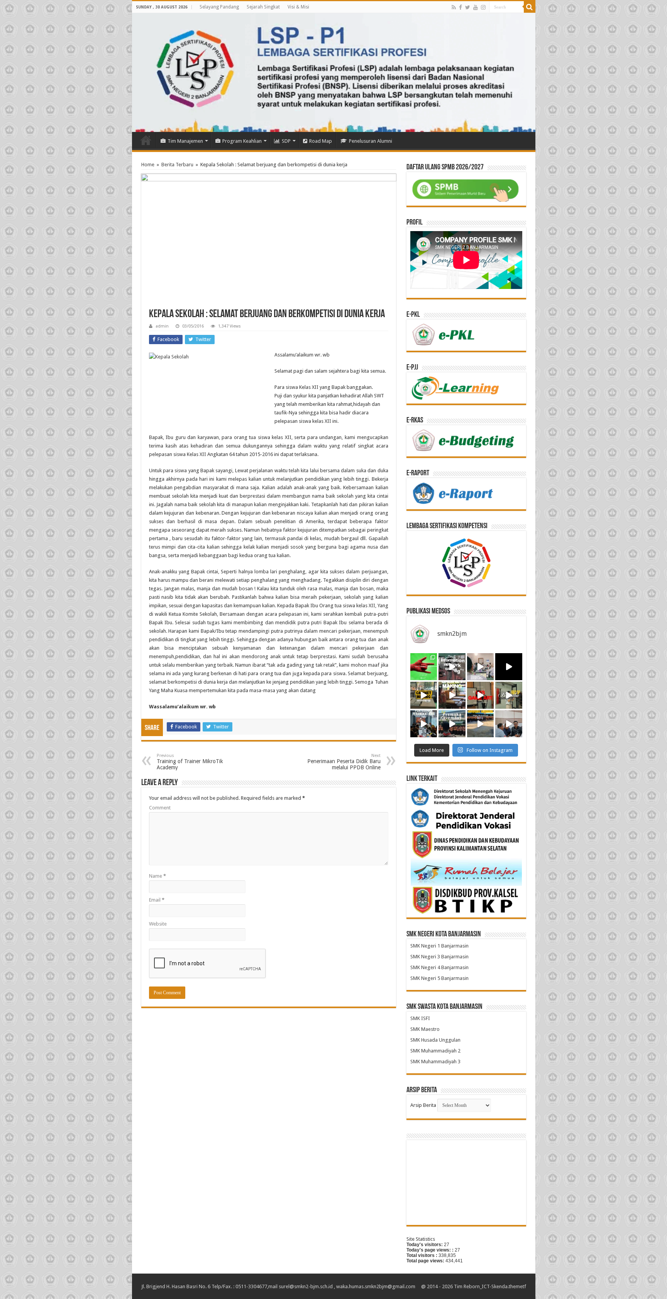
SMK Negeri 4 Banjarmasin (439, 967)
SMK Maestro (425, 1029)
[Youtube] (475, 7)
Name (157, 876)
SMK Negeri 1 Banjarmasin (439, 946)
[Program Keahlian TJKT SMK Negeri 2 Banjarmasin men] (452, 666)
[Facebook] (460, 7)
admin (162, 326)
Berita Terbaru (177, 164)
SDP (286, 141)
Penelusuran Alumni (370, 141)
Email (156, 900)
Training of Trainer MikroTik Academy (190, 761)
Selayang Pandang (219, 7)
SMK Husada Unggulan (435, 1040)
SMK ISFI (420, 1018)
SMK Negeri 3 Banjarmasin (439, 956)
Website (158, 924)
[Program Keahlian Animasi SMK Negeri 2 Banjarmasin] (480, 695)
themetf (517, 1286)
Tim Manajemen (185, 141)
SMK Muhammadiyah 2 (435, 1051)
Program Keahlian (242, 141)
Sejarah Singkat (263, 7)
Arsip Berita (423, 1105)
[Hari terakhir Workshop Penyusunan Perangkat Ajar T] (480, 666)
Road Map (320, 141)
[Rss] (454, 7)
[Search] (529, 7)
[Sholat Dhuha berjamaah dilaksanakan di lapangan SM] (480, 723)
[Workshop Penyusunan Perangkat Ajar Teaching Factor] (508, 666)
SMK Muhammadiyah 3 (435, 1061)
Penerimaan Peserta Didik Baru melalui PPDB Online (344, 761)
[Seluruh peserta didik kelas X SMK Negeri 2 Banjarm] (452, 723)
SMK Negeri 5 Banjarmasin (439, 978)
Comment (160, 808)
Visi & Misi (298, 7)
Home (146, 140)
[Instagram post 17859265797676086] (508, 695)
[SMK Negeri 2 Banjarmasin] (333, 72)
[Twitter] (467, 7)
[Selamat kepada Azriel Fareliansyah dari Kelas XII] (423, 666)
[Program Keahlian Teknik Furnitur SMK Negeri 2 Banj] (423, 695)
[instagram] (483, 7)
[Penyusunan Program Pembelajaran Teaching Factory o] (508, 723)
